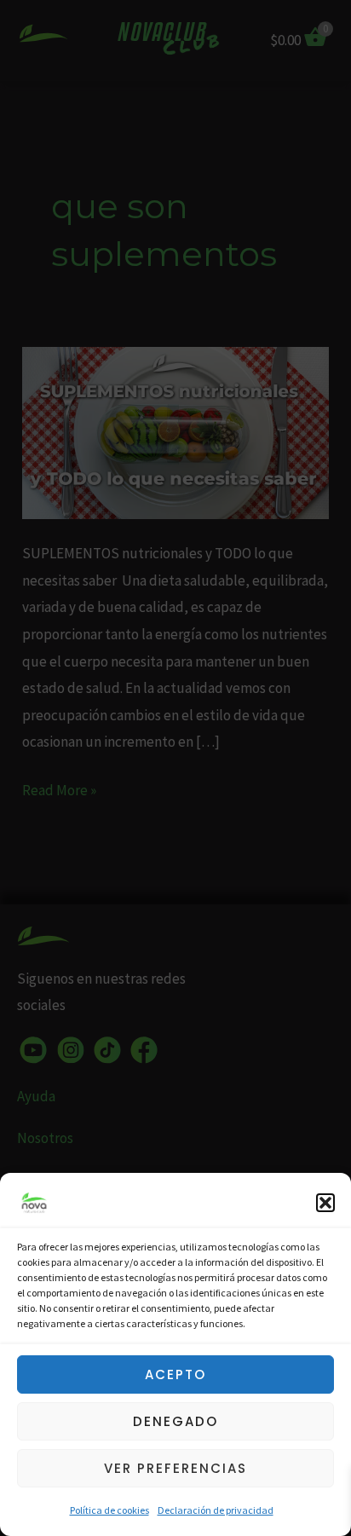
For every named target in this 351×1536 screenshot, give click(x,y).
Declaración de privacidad (215, 1510)
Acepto (175, 1374)
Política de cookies (109, 1510)
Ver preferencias (175, 1468)
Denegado (175, 1421)
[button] (325, 1202)
